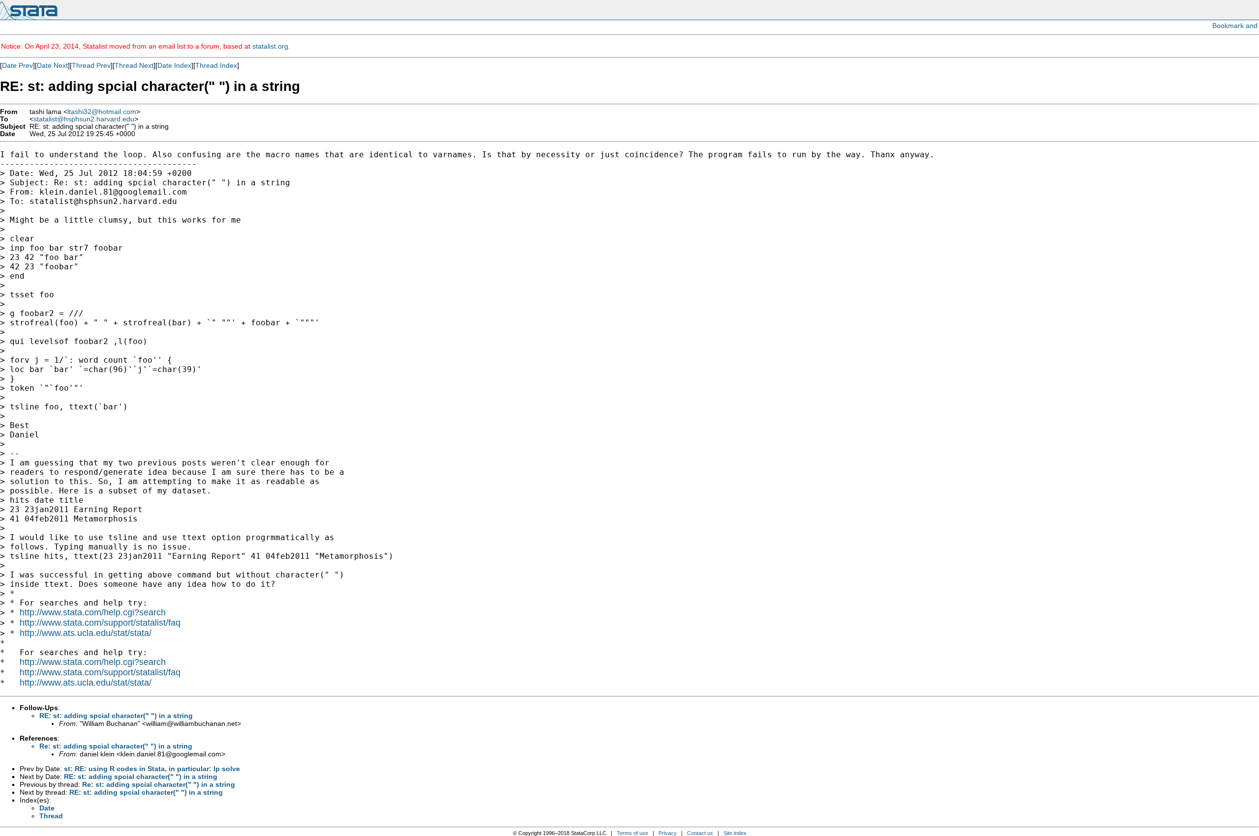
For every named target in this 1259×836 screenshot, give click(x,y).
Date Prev (17, 65)
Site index (735, 833)
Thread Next (134, 65)
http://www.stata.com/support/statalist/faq (100, 623)
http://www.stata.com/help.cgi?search (93, 612)
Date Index (174, 65)
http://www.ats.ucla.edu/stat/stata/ (85, 633)
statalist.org (270, 46)
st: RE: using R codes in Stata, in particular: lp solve (152, 769)
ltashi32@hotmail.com (101, 111)
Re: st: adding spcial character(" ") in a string (115, 746)
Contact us (700, 833)
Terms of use (632, 833)
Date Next (52, 65)
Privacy (668, 833)
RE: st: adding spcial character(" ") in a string (116, 716)
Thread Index (216, 65)
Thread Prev (91, 65)
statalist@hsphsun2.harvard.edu (83, 119)
